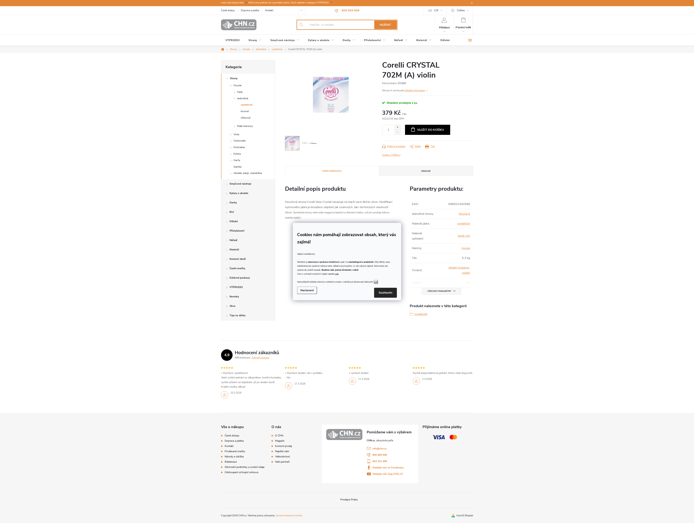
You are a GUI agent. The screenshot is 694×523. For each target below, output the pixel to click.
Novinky (234, 296)
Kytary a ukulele (239, 193)
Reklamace (231, 462)
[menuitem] (232, 40)
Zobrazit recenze (260, 357)
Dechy (233, 202)
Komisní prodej (283, 446)
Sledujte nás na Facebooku (388, 467)
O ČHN (279, 435)
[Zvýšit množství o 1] (397, 127)
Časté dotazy (228, 10)
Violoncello (240, 140)
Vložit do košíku (430, 130)
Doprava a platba (250, 10)
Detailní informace (414, 90)
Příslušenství (237, 230)
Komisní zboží (238, 259)
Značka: (391, 155)
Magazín (279, 440)
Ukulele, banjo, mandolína (248, 173)
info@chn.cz (379, 448)
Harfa (237, 160)
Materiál (234, 249)
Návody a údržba (234, 456)
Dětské (234, 221)
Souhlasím (385, 293)
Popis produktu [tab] (332, 171)
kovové (245, 111)
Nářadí (233, 240)
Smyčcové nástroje (240, 183)
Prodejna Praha (348, 499)
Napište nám (282, 451)
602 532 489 (379, 461)
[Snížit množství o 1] (397, 132)
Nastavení (307, 290)
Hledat (385, 25)
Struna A (464, 214)
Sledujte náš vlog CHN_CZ (387, 474)
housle (466, 248)
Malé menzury (245, 126)
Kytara (237, 153)
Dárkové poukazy (240, 277)
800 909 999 (379, 455)
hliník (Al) (464, 236)
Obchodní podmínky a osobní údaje (244, 467)
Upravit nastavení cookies (289, 515)
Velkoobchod (282, 456)
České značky (237, 268)
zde (337, 273)
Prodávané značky (235, 451)
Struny (233, 78)
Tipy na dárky (237, 315)
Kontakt (269, 10)
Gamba (237, 166)
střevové (245, 117)
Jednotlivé (242, 98)
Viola (236, 134)
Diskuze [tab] (425, 171)
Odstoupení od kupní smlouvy (241, 472)
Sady (240, 92)
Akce (232, 306)
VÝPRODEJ (236, 287)
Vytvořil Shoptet (464, 515)
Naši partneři (282, 461)
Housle (237, 85)
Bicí (232, 212)
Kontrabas (239, 147)
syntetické (246, 104)
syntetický (463, 224)
